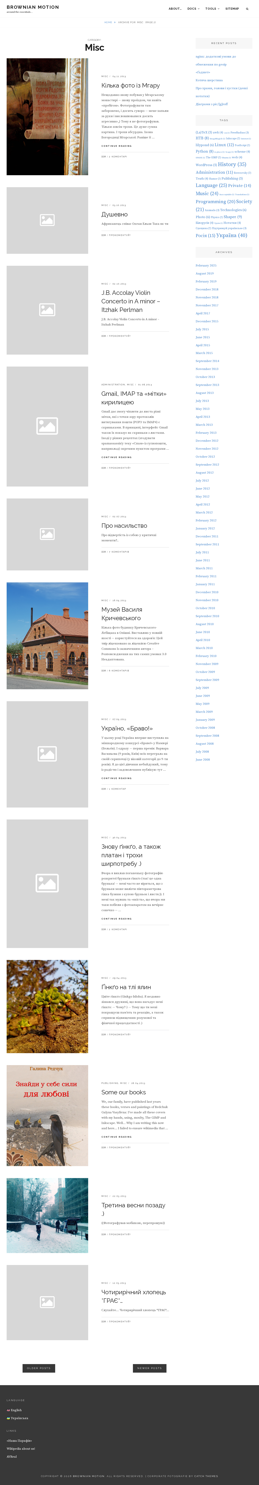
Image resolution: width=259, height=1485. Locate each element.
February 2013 (206, 433)
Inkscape (233, 138)
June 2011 (203, 560)
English (16, 1410)
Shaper (233, 217)
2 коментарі (118, 156)
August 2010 (205, 624)
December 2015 (207, 321)
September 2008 (207, 736)
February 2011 (206, 576)
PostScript (242, 145)
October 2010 (205, 608)
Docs (192, 8)
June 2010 (203, 632)
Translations (242, 194)
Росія (205, 236)
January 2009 (205, 720)
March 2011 (204, 568)
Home (108, 22)
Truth (202, 179)
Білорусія (204, 223)
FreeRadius (240, 132)
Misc (104, 76)
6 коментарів (119, 671)
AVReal (12, 1457)
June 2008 (203, 760)
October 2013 (205, 377)
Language (211, 185)
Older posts (39, 1368)
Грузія (218, 223)
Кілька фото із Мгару (130, 85)
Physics (217, 217)
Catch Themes (206, 1476)
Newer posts (149, 1368)
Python (204, 151)
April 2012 (203, 504)
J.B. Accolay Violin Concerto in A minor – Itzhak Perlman (130, 301)
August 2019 (205, 273)
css (227, 133)
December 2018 (207, 289)
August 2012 (205, 473)
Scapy (229, 152)
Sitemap (232, 8)
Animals (212, 210)
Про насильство (124, 525)
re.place (219, 152)
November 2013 (207, 369)
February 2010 (206, 656)
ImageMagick (217, 138)
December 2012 (207, 441)
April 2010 (203, 640)
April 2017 (203, 313)
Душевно (114, 214)
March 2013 (204, 425)
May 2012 (203, 496)
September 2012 (207, 465)
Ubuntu (226, 157)
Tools (210, 8)
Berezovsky (242, 172)
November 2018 (207, 297)
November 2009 (207, 664)
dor (103, 156)
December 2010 (207, 592)
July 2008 (202, 752)
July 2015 (202, 329)
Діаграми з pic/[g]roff (212, 104)
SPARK (200, 157)
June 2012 (203, 489)
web (237, 157)
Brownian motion (33, 7)
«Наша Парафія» (19, 1441)
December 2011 (207, 536)
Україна (231, 235)
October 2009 (205, 672)
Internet (246, 138)
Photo (203, 217)
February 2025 (206, 265)
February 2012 (206, 520)
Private (239, 185)
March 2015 (204, 353)
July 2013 (202, 401)
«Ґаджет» (203, 72)
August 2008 (205, 744)
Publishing (109, 1083)
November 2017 (207, 305)
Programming (215, 202)
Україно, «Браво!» (127, 728)
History (232, 164)
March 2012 (204, 512)
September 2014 (207, 361)
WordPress (206, 165)
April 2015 (203, 345)
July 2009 (202, 688)
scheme (242, 152)
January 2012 (205, 528)
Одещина (203, 228)
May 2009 (203, 704)
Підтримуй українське (229, 228)
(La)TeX (204, 132)
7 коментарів (119, 552)
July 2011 (202, 552)
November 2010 (207, 600)
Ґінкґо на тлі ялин (126, 987)
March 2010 (204, 648)
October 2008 (205, 728)
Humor (215, 178)
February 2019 (206, 281)
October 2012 (205, 457)
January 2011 (205, 584)
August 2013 (205, 393)
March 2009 (204, 712)
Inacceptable (226, 194)
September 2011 (207, 544)
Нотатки (232, 223)
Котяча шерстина (209, 80)
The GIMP (213, 157)
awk (218, 132)
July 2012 (202, 481)
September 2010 (207, 616)
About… (175, 8)
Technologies (233, 210)
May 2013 (203, 409)
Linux (224, 144)
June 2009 (203, 696)
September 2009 (207, 680)
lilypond (205, 145)
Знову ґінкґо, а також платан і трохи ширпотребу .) (131, 855)
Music (207, 194)
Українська (19, 1418)
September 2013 (207, 385)
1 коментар (117, 789)
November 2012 (207, 449)
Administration (113, 384)
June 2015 (203, 337)
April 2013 (203, 417)
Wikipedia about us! (21, 1449)
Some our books (123, 1092)
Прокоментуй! (120, 235)
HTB (202, 138)
